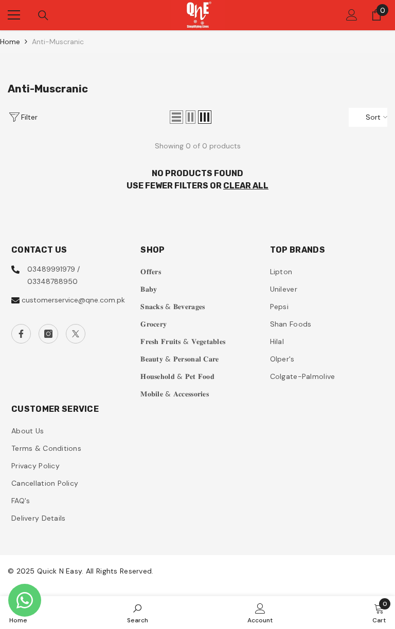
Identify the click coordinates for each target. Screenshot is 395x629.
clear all (245, 185)
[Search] (43, 15)
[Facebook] (21, 334)
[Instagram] (48, 334)
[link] (137, 612)
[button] (176, 117)
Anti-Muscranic (58, 41)
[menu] (14, 15)
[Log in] (351, 15)
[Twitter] (75, 334)
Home (10, 41)
